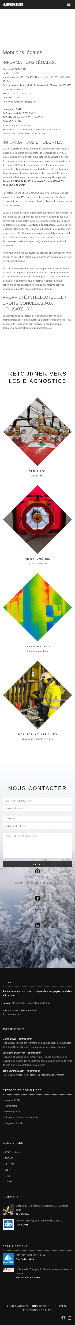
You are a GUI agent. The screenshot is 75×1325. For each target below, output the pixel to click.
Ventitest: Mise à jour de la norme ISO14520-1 (39, 1220)
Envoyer (38, 864)
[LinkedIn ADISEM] (69, 1318)
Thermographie (38, 646)
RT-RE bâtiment (13, 1152)
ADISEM (22, 1306)
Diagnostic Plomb (13, 1123)
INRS (7, 1175)
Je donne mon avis (12, 1014)
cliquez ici (30, 101)
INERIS (8, 1181)
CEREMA (9, 1164)
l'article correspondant (44, 225)
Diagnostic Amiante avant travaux (22, 1117)
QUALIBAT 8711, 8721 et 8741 (31, 1255)
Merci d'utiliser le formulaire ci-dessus (31, 1003)
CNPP (8, 1170)
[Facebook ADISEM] (63, 1318)
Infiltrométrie (37, 558)
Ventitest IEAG (12, 1100)
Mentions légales (37, 1310)
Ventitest (37, 471)
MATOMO (26, 197)
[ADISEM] (13, 4)
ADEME (9, 1158)
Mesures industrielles (37, 734)
